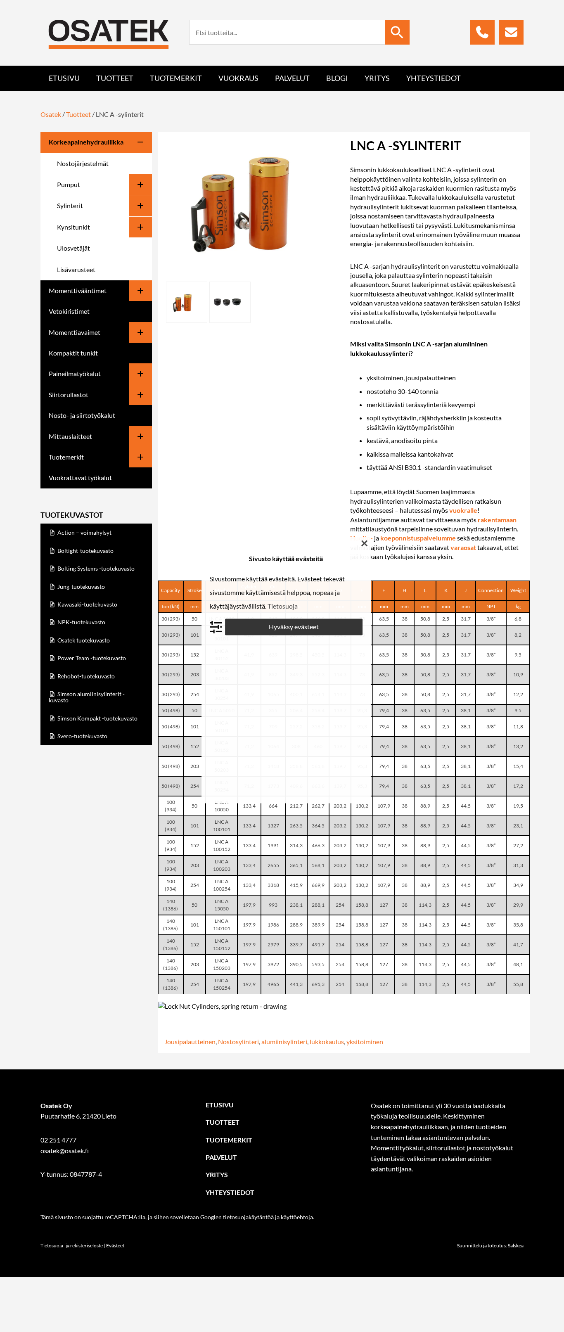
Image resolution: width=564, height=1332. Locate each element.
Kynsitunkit (73, 227)
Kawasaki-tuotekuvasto (86, 604)
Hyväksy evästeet (294, 626)
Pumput (68, 184)
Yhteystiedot (433, 78)
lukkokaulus (327, 1041)
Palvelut (292, 78)
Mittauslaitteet (70, 436)
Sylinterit (70, 205)
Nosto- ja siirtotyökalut (82, 415)
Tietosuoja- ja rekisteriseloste (71, 1245)
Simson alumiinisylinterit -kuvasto (87, 697)
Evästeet (115, 1245)
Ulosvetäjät (73, 248)
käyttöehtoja (297, 1217)
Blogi (337, 78)
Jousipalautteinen (190, 1041)
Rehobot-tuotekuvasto (85, 676)
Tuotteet (114, 78)
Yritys (377, 78)
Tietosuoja (283, 606)
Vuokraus (238, 78)
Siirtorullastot (68, 394)
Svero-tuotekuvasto (81, 735)
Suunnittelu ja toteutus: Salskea (490, 1245)
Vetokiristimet (69, 311)
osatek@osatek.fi (64, 1150)
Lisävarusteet (76, 269)
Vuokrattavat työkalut (80, 477)
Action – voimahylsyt (83, 532)
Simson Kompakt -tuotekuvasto (96, 718)
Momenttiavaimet (74, 332)
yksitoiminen (364, 1041)
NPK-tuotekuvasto (80, 622)
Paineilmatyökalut (75, 373)
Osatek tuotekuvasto (83, 640)
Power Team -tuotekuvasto (91, 657)
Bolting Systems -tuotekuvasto (95, 568)
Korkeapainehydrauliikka (86, 142)
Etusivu (64, 78)
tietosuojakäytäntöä (248, 1217)
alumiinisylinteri (284, 1041)
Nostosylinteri (238, 1041)
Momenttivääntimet (78, 290)
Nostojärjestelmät (83, 163)
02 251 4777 (58, 1140)
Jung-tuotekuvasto (80, 586)
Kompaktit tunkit (73, 353)
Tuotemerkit (176, 78)
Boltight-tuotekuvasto (85, 550)
